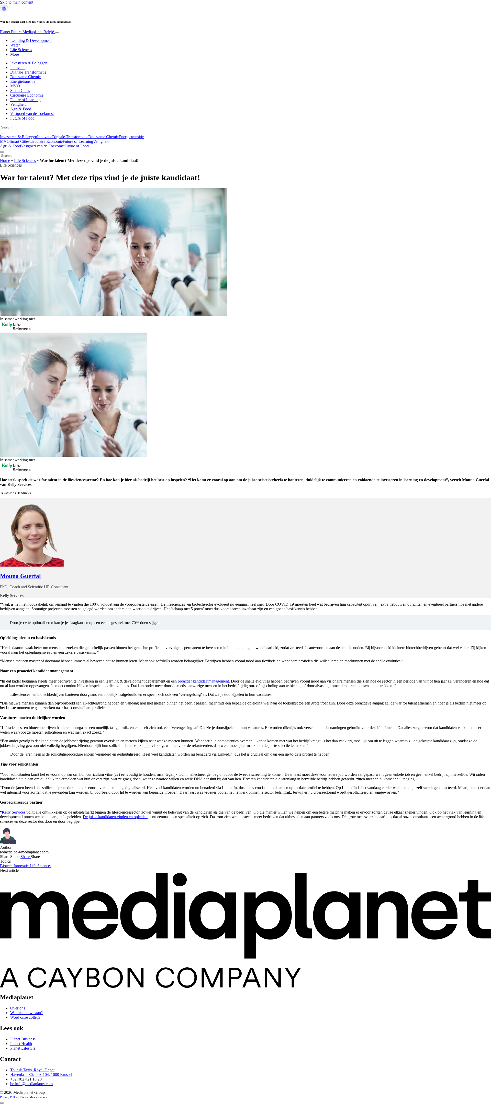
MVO (15, 86)
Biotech (7, 866)
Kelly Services (13, 812)
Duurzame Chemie (25, 77)
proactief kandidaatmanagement (203, 681)
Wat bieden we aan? (26, 1013)
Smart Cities (20, 90)
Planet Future (27, 32)
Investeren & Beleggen (28, 63)
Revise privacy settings (34, 1097)
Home (5, 160)
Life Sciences (21, 50)
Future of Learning (25, 100)
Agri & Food (20, 109)
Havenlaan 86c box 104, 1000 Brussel (41, 1074)
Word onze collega (25, 1017)
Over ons (17, 1008)
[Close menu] (2, 152)
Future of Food (22, 118)
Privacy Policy (9, 1097)
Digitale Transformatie (28, 72)
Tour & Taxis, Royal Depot (32, 1070)
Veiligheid (18, 104)
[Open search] (2, 133)
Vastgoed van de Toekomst (32, 113)
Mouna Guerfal (20, 576)
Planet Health (21, 1043)
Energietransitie (22, 81)
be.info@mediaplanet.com (31, 1084)
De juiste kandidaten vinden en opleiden (115, 817)
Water (15, 45)
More (14, 54)
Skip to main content (16, 2)
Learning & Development (31, 40)
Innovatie (17, 67)
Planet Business (23, 1039)
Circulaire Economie (26, 95)
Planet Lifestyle (22, 1048)
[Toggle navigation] (57, 33)
